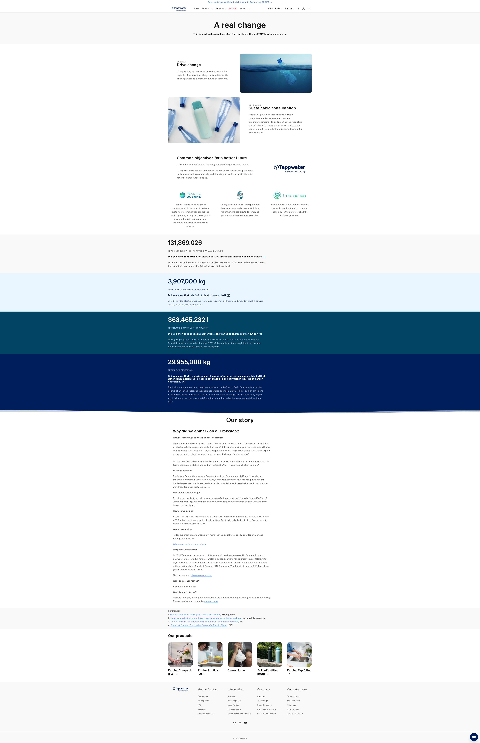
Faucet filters (293, 696)
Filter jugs (291, 705)
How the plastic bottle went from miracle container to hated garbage (206, 618)
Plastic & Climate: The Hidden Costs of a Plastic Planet (198, 625)
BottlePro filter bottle (267, 672)
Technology (262, 701)
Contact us (203, 696)
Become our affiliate (266, 709)
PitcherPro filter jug (209, 672)
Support (244, 8)
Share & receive (264, 705)
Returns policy (234, 701)
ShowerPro (235, 670)
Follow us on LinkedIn (266, 714)
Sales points (203, 701)
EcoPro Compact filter (179, 672)
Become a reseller (206, 714)
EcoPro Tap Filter (299, 670)
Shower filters (293, 701)
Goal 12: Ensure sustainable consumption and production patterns (204, 622)
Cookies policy (234, 709)
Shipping (232, 696)
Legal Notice (233, 705)
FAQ (199, 705)
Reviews (201, 709)
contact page (211, 601)
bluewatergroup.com (201, 575)
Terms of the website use (239, 714)
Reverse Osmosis (295, 714)
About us (220, 8)
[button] (207, 8)
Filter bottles (293, 709)
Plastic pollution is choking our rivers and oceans (195, 615)
